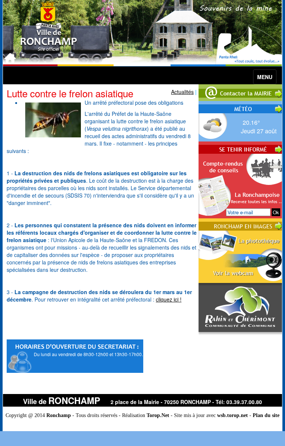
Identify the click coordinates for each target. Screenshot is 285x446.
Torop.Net (158, 415)
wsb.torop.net (232, 415)
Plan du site (266, 415)
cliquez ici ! (168, 299)
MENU (264, 77)
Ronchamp (58, 415)
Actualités (182, 91)
